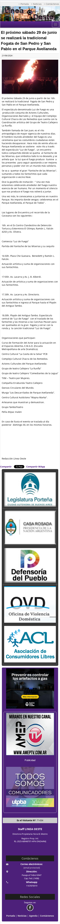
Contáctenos (47, 915)
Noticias (22, 915)
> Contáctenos (51, 3)
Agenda (33, 915)
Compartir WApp (35, 466)
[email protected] (32, 867)
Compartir (6, 466)
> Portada (24, 3)
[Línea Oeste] (30, 13)
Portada (10, 915)
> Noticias (36, 3)
